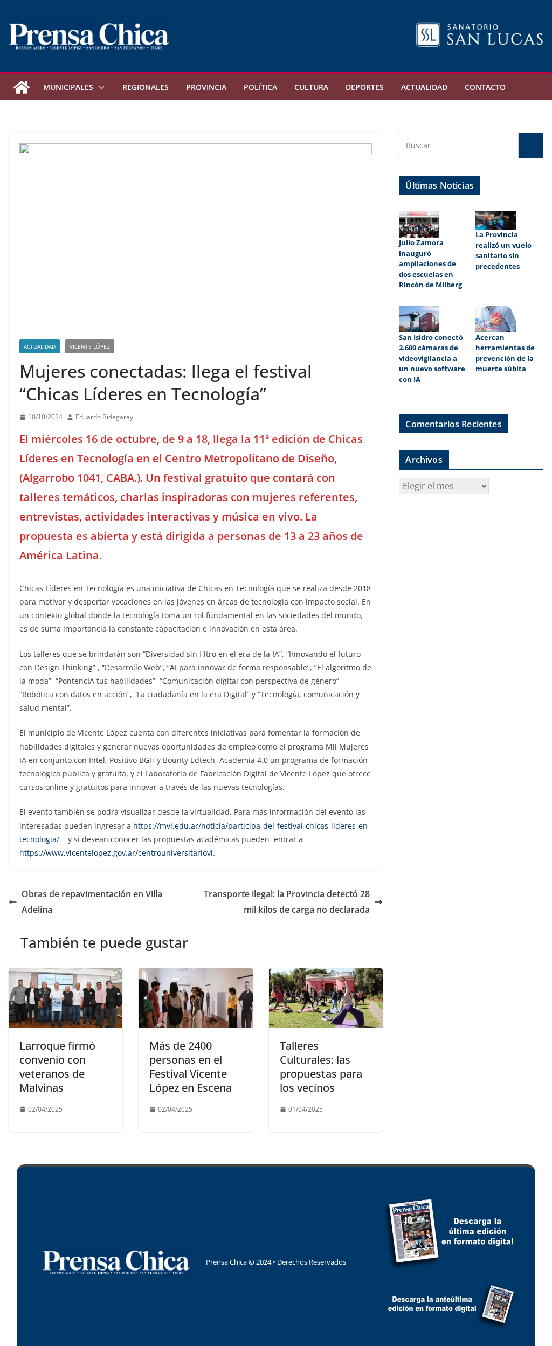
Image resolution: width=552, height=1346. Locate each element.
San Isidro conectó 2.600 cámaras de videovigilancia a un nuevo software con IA (432, 358)
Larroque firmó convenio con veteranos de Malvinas (57, 1066)
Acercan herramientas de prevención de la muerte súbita (505, 353)
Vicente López (90, 346)
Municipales (68, 87)
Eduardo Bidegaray (104, 416)
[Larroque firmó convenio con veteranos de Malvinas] (65, 976)
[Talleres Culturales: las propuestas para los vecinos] (326, 976)
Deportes (365, 87)
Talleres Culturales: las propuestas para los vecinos (321, 1066)
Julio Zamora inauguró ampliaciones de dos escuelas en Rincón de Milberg (430, 263)
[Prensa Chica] (21, 87)
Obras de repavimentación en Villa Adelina (92, 901)
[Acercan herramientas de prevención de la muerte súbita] (495, 319)
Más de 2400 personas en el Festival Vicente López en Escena (190, 1066)
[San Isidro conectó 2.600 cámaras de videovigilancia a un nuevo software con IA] (419, 319)
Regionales (145, 87)
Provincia (206, 87)
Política (260, 87)
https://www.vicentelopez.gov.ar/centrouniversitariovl (116, 853)
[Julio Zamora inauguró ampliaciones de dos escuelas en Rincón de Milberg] (419, 224)
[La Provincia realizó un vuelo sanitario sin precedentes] (495, 220)
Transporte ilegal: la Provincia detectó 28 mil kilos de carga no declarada (287, 901)
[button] (99, 87)
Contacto (485, 87)
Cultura (311, 87)
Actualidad (424, 87)
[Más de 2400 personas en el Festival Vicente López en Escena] (195, 976)
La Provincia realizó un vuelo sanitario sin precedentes (503, 250)
